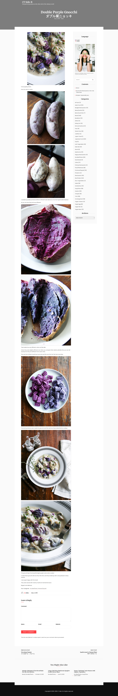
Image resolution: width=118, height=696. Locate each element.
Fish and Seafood (79, 126)
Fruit (76, 128)
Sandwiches (78, 186)
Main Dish (77, 146)
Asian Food (78, 105)
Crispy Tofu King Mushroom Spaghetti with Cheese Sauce (59, 671)
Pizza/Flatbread (79, 167)
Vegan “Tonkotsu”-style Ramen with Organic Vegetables (84, 671)
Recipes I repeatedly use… (82, 95)
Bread (76, 115)
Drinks (76, 120)
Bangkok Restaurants (80, 107)
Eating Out (77, 123)
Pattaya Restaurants (80, 165)
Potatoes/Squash (42, 588)
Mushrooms (78, 152)
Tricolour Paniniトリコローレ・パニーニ (28, 652)
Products (77, 173)
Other (76, 162)
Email (39, 624)
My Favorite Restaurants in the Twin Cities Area (85, 91)
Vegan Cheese (79, 201)
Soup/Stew (78, 188)
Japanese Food (79, 139)
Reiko (62, 18)
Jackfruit (77, 133)
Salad (76, 183)
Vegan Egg (78, 204)
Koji (76, 141)
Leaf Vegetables (79, 144)
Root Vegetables (79, 180)
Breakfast (77, 118)
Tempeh (77, 193)
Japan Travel (78, 136)
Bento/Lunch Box (79, 113)
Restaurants (78, 175)
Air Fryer (77, 102)
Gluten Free (78, 131)
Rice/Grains (78, 178)
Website (58, 624)
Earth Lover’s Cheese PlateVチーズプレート (88, 652)
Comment (24, 606)
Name (22, 624)
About (77, 88)
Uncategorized (79, 199)
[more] (85, 74)
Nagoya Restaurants (80, 154)
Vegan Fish (78, 206)
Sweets (77, 191)
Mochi (76, 149)
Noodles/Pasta (33, 588)
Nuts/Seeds (78, 159)
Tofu (76, 196)
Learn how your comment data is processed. (52, 637)
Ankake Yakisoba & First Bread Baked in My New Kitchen (32, 671)
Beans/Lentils (78, 110)
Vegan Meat (78, 209)
